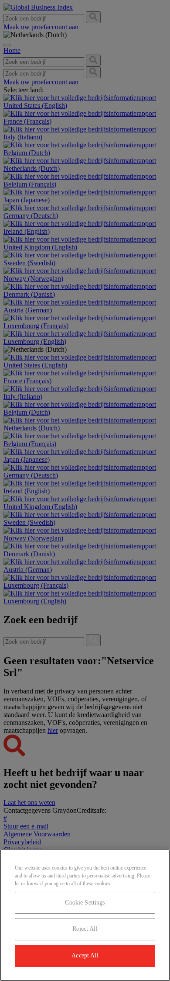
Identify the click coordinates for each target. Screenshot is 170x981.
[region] (85, 915)
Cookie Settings (85, 902)
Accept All (84, 955)
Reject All (84, 929)
